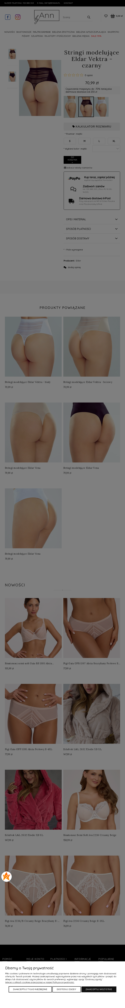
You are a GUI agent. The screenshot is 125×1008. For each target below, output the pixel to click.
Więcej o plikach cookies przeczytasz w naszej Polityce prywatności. (39, 982)
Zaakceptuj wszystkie (99, 989)
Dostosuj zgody (66, 989)
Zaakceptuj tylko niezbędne (30, 989)
